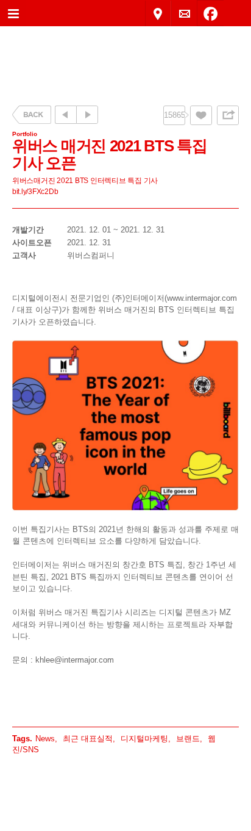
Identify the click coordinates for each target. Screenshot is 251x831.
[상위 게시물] (65, 115)
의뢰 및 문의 (184, 14)
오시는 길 (158, 14)
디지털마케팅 (144, 738)
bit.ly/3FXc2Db (35, 191)
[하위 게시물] (87, 115)
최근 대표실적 (88, 738)
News (45, 738)
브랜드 (188, 738)
